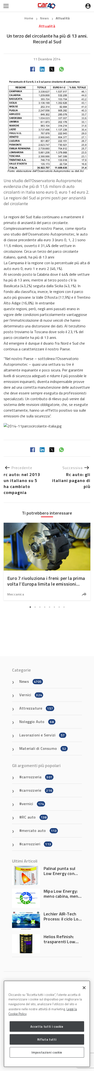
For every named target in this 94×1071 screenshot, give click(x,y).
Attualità (63, 18)
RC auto (34, 817)
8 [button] (63, 607)
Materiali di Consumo (42, 748)
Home (29, 18)
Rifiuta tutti (47, 1039)
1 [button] (30, 607)
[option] (47, 561)
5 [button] (49, 607)
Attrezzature (36, 708)
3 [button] (39, 607)
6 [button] (54, 607)
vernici (33, 804)
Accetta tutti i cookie (46, 1026)
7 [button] (59, 607)
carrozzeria (37, 777)
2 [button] (35, 607)
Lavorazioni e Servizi (42, 735)
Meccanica (15, 594)
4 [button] (44, 607)
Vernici (30, 695)
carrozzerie (37, 790)
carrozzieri (36, 844)
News (45, 18)
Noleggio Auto (36, 721)
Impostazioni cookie (47, 1052)
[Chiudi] (84, 987)
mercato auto (39, 830)
